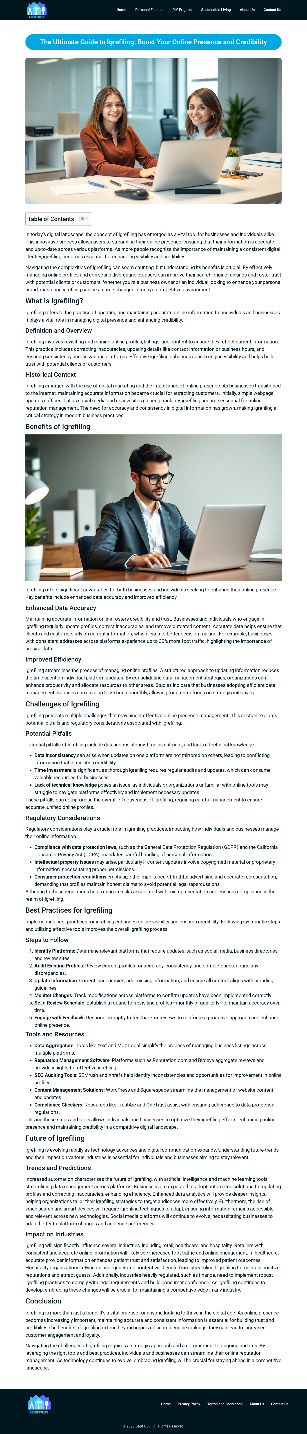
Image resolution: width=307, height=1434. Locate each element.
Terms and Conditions (224, 1404)
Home (121, 10)
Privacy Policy (189, 1404)
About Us (247, 10)
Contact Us (272, 10)
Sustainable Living (216, 10)
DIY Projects (182, 10)
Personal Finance (149, 10)
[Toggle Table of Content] (81, 218)
